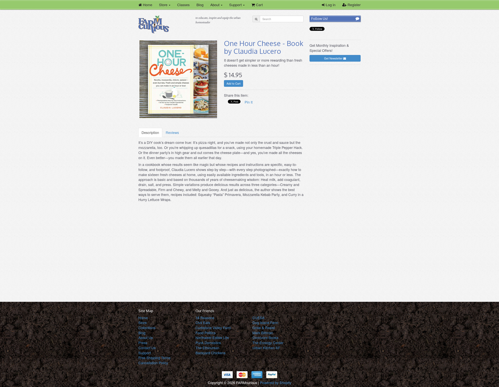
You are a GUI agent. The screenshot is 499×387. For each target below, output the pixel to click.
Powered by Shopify (275, 382)
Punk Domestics (208, 342)
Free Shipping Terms (154, 357)
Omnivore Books (265, 337)
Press (142, 342)
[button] (164, 5)
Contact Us (147, 347)
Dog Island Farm (265, 322)
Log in (330, 4)
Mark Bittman (262, 332)
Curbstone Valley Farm (213, 327)
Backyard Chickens (211, 352)
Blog (141, 332)
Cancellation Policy (153, 362)
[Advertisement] (335, 126)
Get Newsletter (333, 58)
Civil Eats (203, 322)
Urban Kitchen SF (266, 347)
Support (144, 352)
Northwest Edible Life (212, 337)
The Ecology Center (267, 342)
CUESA (258, 317)
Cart (258, 4)
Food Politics (206, 332)
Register (354, 4)
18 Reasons (205, 317)
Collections (147, 327)
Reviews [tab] (172, 132)
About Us (145, 337)
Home (143, 317)
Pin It (249, 101)
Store (142, 322)
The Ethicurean (207, 347)
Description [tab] (150, 132)
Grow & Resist (263, 327)
